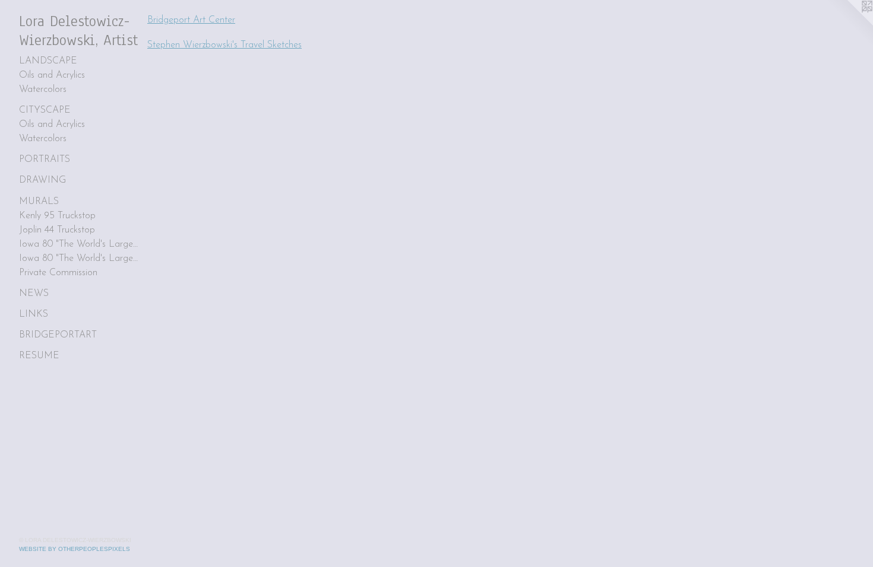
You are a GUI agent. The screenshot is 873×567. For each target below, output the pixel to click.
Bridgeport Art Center (191, 20)
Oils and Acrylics (52, 75)
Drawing (42, 180)
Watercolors (43, 89)
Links (33, 314)
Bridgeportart (58, 335)
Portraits (44, 159)
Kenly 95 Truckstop (57, 216)
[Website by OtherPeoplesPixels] (849, 23)
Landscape (48, 61)
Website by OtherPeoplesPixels (74, 549)
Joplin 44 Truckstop (57, 230)
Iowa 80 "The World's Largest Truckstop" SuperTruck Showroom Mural (78, 244)
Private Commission (58, 273)
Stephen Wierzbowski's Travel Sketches (224, 45)
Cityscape (45, 110)
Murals (39, 201)
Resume (39, 356)
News (34, 293)
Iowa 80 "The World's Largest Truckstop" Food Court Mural (78, 258)
